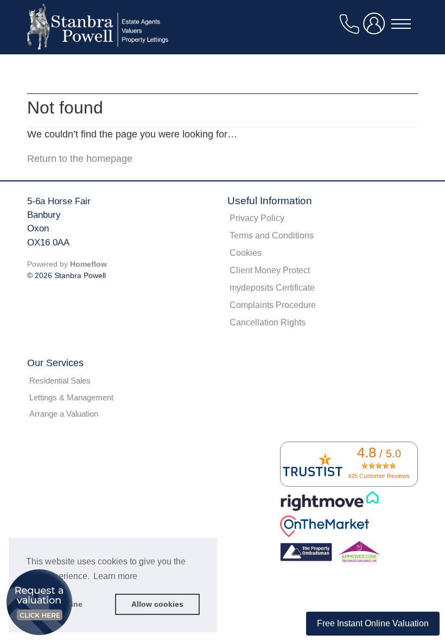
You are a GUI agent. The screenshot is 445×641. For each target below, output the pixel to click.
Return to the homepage (79, 158)
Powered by (67, 264)
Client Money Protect (270, 270)
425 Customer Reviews (379, 476)
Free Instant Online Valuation (373, 623)
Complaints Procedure (273, 305)
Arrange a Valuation (63, 413)
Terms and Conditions (272, 235)
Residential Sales (60, 380)
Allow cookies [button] (157, 604)
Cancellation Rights (268, 322)
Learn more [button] (115, 576)
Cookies (246, 252)
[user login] (376, 28)
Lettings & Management (71, 397)
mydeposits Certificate (272, 287)
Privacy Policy (257, 218)
